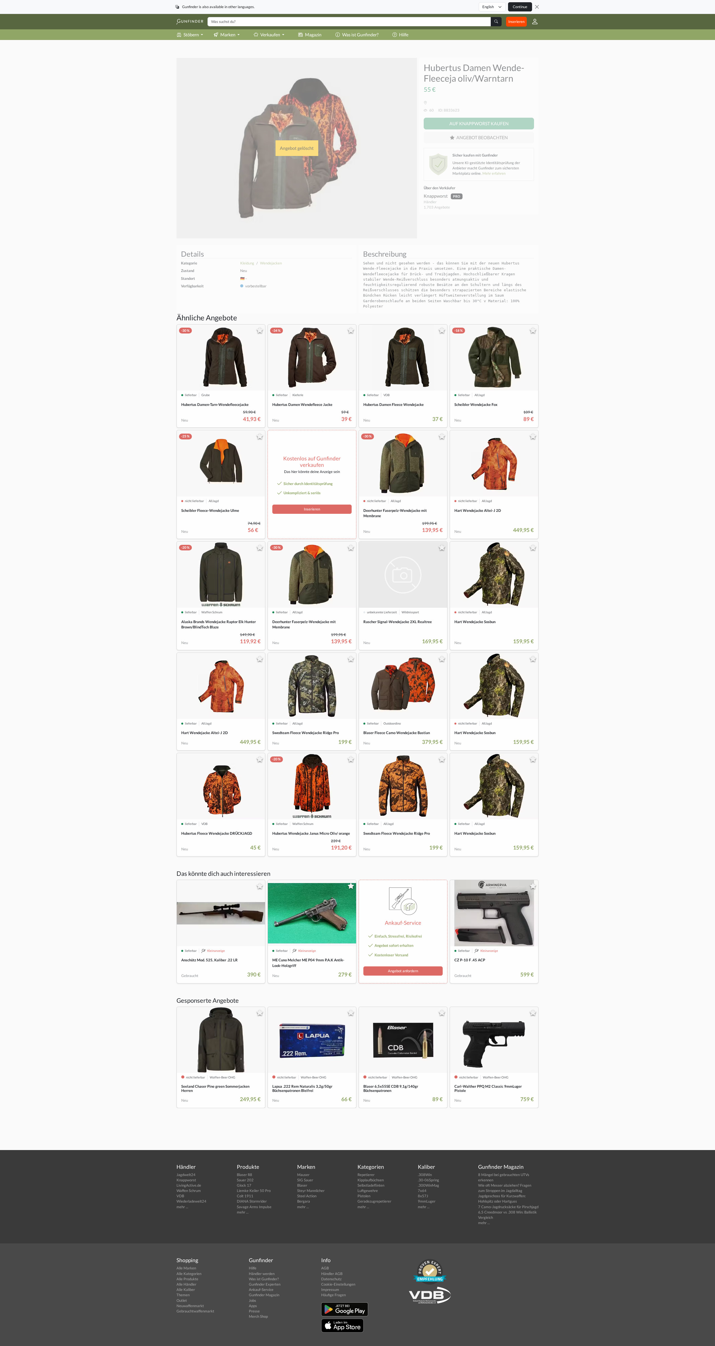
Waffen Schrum (189, 1190)
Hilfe (403, 34)
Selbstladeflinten (371, 1185)
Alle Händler (186, 1284)
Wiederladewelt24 (191, 1201)
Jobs (252, 1300)
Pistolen (364, 1196)
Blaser (302, 1185)
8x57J (423, 1196)
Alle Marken (186, 1268)
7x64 (422, 1190)
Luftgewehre (368, 1190)
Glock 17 (244, 1185)
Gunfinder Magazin (264, 1295)
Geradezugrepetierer (374, 1201)
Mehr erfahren (494, 173)
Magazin (313, 34)
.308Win (425, 1174)
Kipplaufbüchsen (371, 1180)
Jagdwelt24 (186, 1174)
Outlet (182, 1300)
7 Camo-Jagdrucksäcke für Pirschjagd (508, 1207)
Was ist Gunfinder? (360, 34)
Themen (183, 1295)
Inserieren (516, 21)
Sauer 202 (245, 1180)
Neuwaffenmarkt (190, 1306)
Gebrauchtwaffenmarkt (195, 1311)
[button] (532, 21)
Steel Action (306, 1196)
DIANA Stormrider (252, 1201)
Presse (254, 1311)
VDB (180, 1196)
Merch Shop (258, 1316)
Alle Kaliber (186, 1289)
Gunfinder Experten (264, 1284)
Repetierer (366, 1174)
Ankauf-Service (261, 1289)
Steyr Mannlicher (311, 1190)
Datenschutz (331, 1279)
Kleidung (247, 263)
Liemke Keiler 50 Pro (254, 1190)
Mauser (303, 1174)
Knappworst (436, 195)
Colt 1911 (245, 1196)
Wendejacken (271, 263)
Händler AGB (331, 1273)
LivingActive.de (189, 1185)
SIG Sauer (305, 1180)
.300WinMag (428, 1185)
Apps (253, 1306)
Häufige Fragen (333, 1295)
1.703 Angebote (437, 207)
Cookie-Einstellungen (338, 1284)
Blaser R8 (244, 1174)
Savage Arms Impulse (254, 1207)
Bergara (303, 1201)
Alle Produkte (187, 1279)
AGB (325, 1268)
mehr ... (182, 1207)
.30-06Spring (428, 1180)
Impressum (330, 1289)
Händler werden (262, 1273)
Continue (520, 6)
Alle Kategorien (189, 1273)
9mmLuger (426, 1201)
